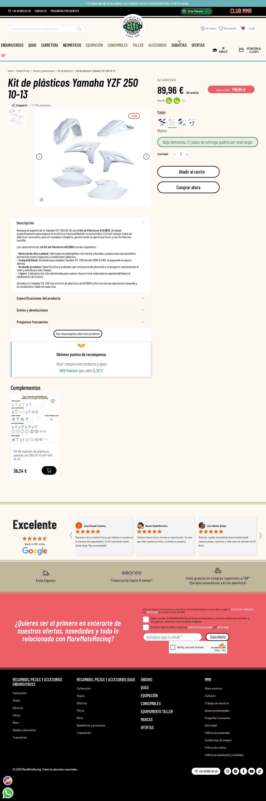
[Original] (162, 122)
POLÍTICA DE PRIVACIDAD (242, 609)
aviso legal (223, 627)
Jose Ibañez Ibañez (155, 526)
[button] (19, 10)
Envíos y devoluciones (32, 310)
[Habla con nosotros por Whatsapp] (8, 792)
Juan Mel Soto (214, 526)
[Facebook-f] (243, 771)
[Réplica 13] (182, 122)
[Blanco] (172, 122)
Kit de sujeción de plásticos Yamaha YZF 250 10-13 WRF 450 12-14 (33, 455)
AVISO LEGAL (152, 612)
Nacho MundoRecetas (95, 526)
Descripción (25, 222)
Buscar (79, 29)
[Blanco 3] (192, 122)
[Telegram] (235, 771)
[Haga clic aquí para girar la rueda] (7, 780)
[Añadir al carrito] (49, 470)
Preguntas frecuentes (32, 321)
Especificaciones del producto (38, 298)
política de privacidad (200, 627)
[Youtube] (251, 771)
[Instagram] (227, 771)
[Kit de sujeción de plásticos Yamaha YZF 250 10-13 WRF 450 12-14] (35, 418)
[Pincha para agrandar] (41, 199)
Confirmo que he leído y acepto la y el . (190, 627)
